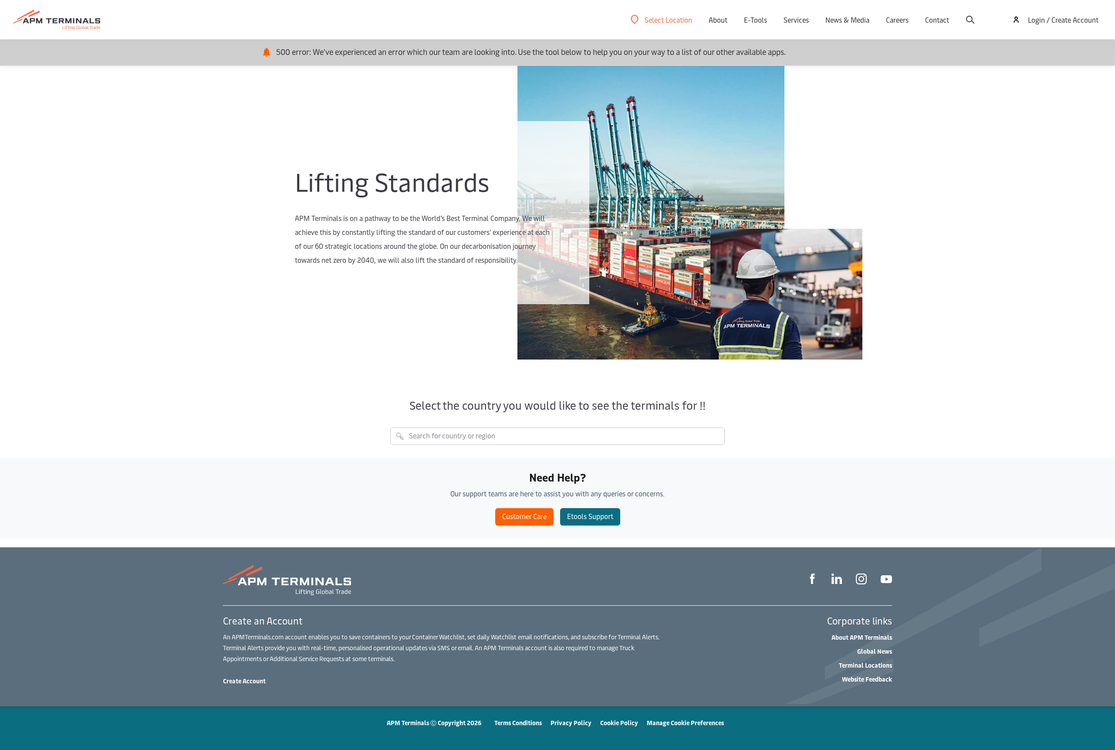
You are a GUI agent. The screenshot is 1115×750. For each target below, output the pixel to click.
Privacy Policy (571, 723)
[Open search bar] (970, 19)
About (718, 19)
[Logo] (56, 20)
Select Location (668, 19)
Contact (937, 19)
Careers (897, 19)
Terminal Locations (865, 665)
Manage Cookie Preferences (685, 723)
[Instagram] (861, 580)
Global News (874, 651)
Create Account (244, 681)
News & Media (847, 19)
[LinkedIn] (836, 580)
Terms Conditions (518, 723)
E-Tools (755, 19)
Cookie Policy (619, 723)
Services (796, 19)
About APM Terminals (861, 637)
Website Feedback (867, 679)
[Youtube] (886, 580)
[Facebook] (812, 580)
